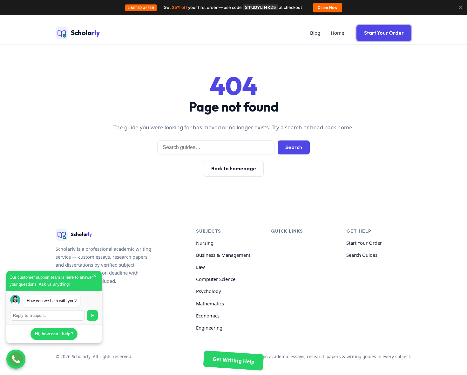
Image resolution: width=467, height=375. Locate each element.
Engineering (209, 327)
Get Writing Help (233, 360)
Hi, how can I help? (54, 333)
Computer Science (215, 279)
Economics (208, 315)
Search (293, 147)
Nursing (204, 243)
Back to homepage (233, 169)
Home (337, 33)
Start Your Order (384, 33)
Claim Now (327, 7)
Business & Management (223, 255)
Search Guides (361, 255)
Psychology (208, 291)
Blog (315, 33)
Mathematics (210, 303)
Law (200, 267)
